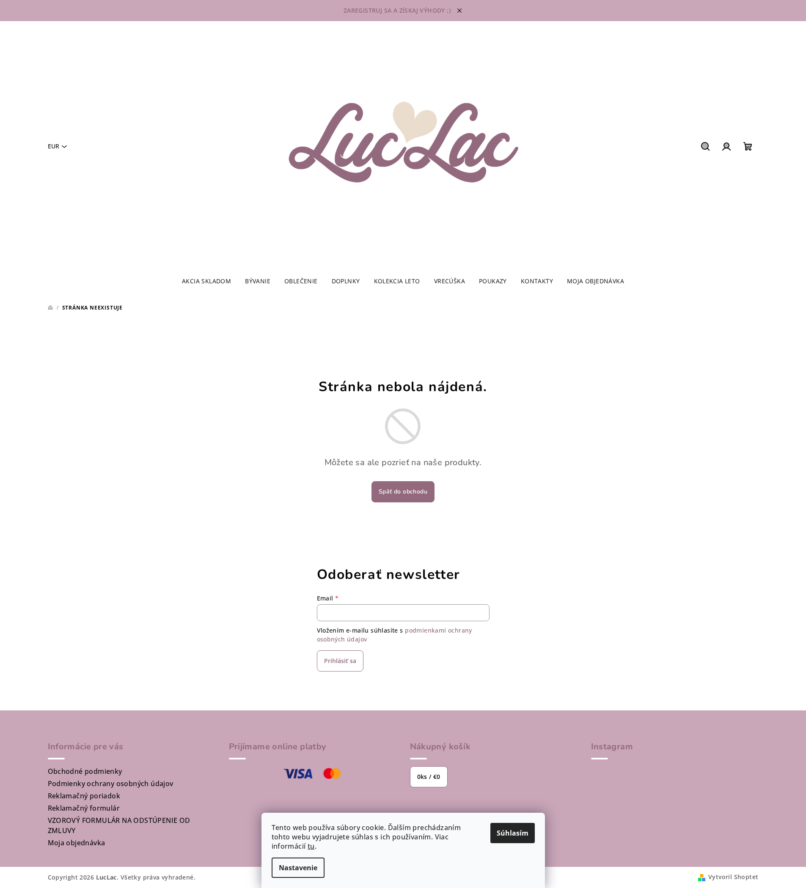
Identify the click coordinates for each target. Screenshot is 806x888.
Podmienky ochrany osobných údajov (110, 783)
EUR (53, 146)
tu (311, 846)
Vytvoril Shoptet (733, 877)
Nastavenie (298, 867)
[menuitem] (206, 281)
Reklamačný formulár (84, 808)
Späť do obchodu (403, 492)
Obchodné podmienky (85, 771)
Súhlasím (512, 833)
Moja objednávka (76, 842)
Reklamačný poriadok (84, 795)
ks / (428, 777)
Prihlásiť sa (340, 661)
